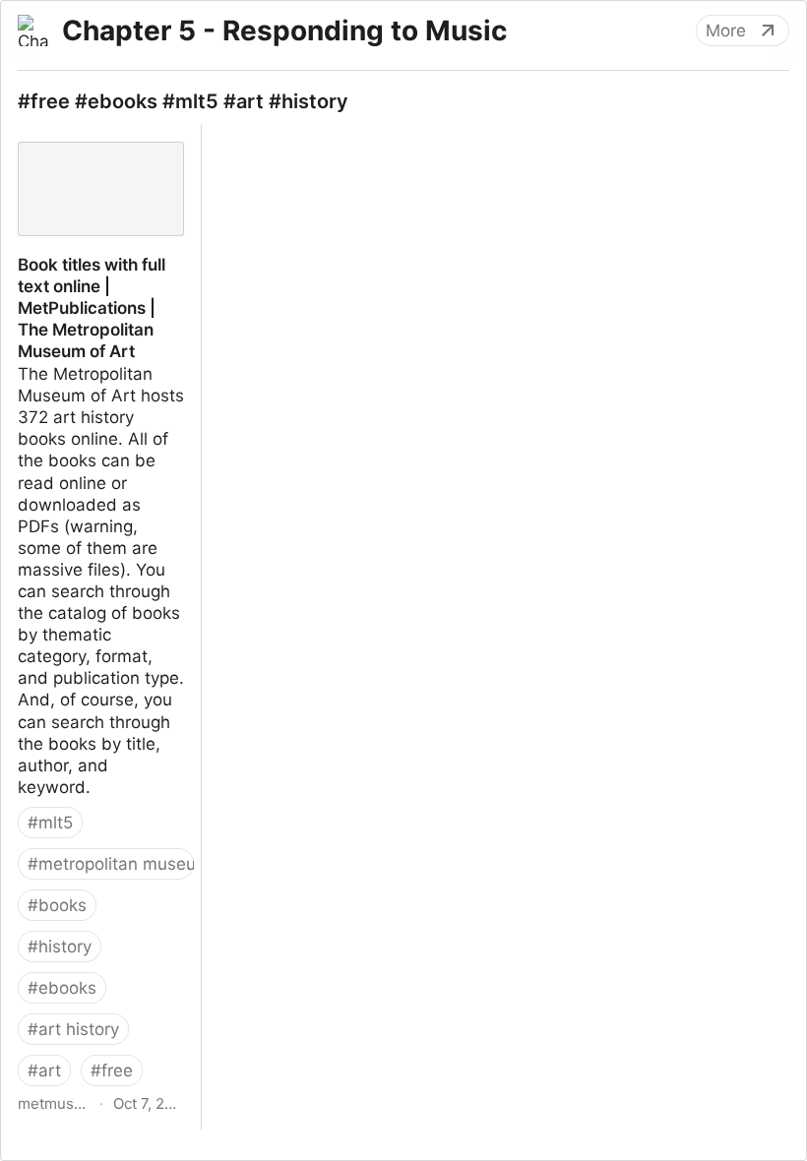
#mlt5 (50, 822)
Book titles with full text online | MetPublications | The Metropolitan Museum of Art (100, 167)
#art (44, 1070)
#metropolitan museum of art (111, 864)
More (726, 30)
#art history (73, 1029)
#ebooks (62, 988)
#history (60, 946)
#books (57, 905)
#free (112, 1070)
